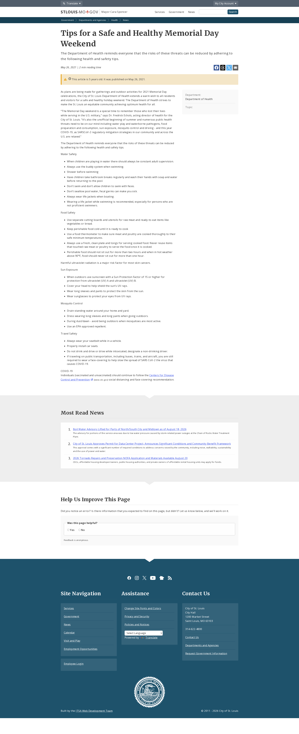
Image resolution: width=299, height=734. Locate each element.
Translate (151, 637)
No (83, 530)
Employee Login (74, 663)
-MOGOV (79, 11)
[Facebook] (129, 578)
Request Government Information (206, 653)
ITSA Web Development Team (94, 711)
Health (114, 20)
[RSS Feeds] (170, 578)
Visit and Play (72, 640)
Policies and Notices (137, 624)
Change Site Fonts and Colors (143, 608)
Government (176, 12)
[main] (149, 288)
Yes (72, 530)
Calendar (69, 632)
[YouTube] (153, 578)
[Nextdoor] (161, 578)
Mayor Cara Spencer (114, 12)
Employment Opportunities (80, 649)
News (191, 12)
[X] (144, 578)
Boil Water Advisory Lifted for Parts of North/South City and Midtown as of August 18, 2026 (129, 429)
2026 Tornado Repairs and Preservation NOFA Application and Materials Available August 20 (130, 458)
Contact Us (192, 637)
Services (160, 12)
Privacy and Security (137, 616)
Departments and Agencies (92, 20)
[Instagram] (137, 578)
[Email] (235, 67)
